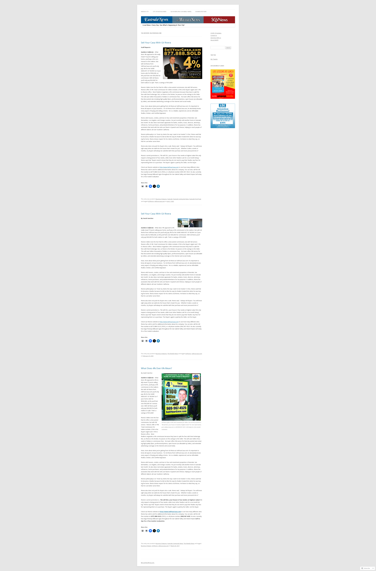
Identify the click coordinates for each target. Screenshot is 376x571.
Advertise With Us (216, 38)
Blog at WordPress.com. (147, 563)
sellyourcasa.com (159, 201)
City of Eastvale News (159, 11)
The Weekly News (172, 353)
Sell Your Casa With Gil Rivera (156, 42)
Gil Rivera (151, 201)
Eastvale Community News (181, 199)
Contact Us (214, 35)
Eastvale (170, 199)
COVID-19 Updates (216, 33)
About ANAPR (214, 40)
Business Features (201, 11)
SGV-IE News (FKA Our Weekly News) (181, 11)
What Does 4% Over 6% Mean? (156, 368)
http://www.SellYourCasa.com (169, 167)
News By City (145, 11)
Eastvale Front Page (195, 199)
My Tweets (214, 59)
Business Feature (146, 546)
